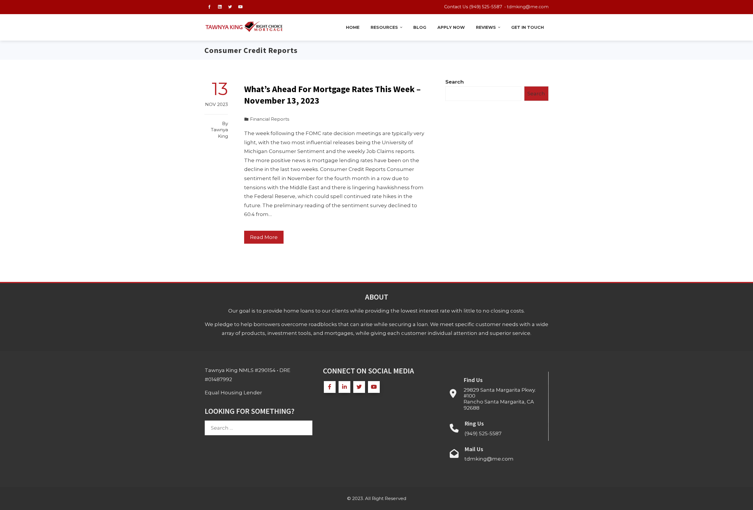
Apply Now (451, 27)
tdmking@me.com (528, 6)
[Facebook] (330, 387)
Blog (419, 27)
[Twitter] (359, 387)
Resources (384, 27)
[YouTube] (374, 387)
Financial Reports (269, 119)
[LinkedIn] (344, 387)
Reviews (486, 27)
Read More (264, 237)
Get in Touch (527, 27)
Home (352, 27)
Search (454, 82)
